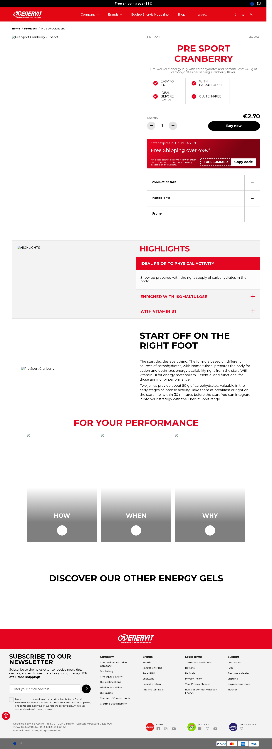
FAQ (230, 667)
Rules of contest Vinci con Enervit (201, 691)
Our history (106, 671)
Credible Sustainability (113, 703)
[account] (251, 13)
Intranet (232, 689)
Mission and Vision (111, 687)
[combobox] (217, 14)
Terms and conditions (198, 662)
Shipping (233, 678)
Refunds (190, 673)
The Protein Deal (153, 689)
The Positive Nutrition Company (113, 664)
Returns (190, 667)
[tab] (203, 182)
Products (30, 28)
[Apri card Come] (62, 530)
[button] (19, 743)
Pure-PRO (148, 673)
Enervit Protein (151, 683)
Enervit (146, 662)
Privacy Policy (193, 678)
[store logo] (43, 14)
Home (16, 28)
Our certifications (110, 681)
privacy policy (66, 705)
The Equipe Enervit (111, 676)
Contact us (234, 662)
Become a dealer (238, 673)
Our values (106, 692)
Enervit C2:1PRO (152, 667)
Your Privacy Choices (197, 683)
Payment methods (239, 683)
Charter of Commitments (115, 698)
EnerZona (148, 678)
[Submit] (234, 14)
